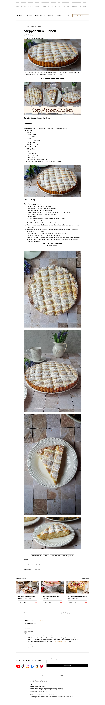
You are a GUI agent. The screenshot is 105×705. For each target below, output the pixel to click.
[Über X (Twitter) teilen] (28, 565)
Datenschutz (55, 676)
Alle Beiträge (20, 16)
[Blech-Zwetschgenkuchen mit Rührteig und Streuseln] (27, 587)
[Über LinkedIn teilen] (32, 565)
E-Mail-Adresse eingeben (53, 659)
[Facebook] (32, 666)
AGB (61, 676)
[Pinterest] (41, 666)
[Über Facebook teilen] (25, 565)
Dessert (29, 16)
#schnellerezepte (55, 555)
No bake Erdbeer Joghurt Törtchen (51, 597)
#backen (46, 555)
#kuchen (64, 555)
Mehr (59, 16)
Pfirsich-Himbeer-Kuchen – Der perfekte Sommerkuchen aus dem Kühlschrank (77, 597)
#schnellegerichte (36, 555)
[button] (68, 15)
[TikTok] (23, 666)
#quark (71, 555)
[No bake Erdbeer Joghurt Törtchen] (52, 587)
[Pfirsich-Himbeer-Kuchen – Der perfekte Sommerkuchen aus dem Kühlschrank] (77, 587)
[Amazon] (37, 666)
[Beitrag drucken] (40, 565)
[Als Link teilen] (36, 565)
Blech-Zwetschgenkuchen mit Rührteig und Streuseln (27, 597)
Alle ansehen (85, 578)
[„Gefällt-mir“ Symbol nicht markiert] (29, 647)
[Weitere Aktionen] (80, 26)
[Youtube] (18, 666)
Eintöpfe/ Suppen (40, 16)
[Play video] (52, 98)
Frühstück (51, 16)
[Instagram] (28, 666)
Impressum (45, 676)
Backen (26, 559)
